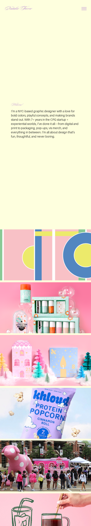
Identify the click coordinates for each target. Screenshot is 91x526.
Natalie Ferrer (18, 8)
